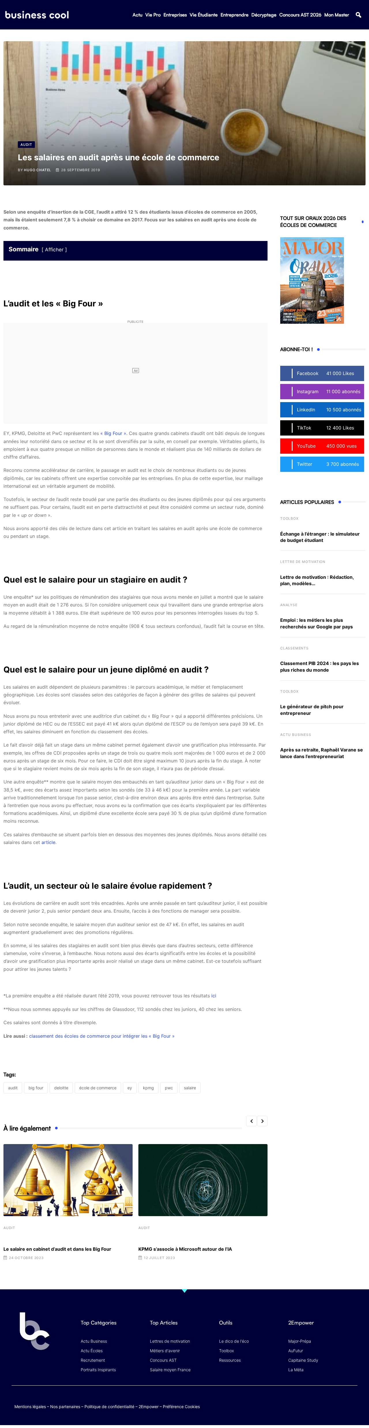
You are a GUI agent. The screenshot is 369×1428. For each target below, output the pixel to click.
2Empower (149, 1406)
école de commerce (97, 1087)
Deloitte (61, 1087)
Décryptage (263, 15)
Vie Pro (153, 15)
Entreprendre (234, 15)
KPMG (148, 1087)
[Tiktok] (340, 1401)
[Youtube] (329, 1401)
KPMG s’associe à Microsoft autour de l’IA (185, 1249)
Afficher (54, 250)
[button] (358, 15)
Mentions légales (30, 1406)
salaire (190, 1087)
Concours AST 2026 (300, 15)
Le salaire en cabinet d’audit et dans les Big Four (57, 1249)
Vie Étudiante (204, 15)
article (48, 842)
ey (129, 1087)
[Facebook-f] (318, 1401)
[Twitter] (307, 1401)
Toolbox (289, 518)
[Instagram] (352, 1401)
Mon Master (336, 15)
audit (13, 1087)
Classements (294, 648)
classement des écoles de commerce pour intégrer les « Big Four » (102, 1036)
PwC (169, 1087)
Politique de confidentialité (109, 1406)
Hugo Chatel (37, 170)
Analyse (289, 605)
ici (213, 996)
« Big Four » (113, 433)
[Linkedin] (352, 1405)
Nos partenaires (65, 1406)
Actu (137, 15)
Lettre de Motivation (302, 561)
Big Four (36, 1087)
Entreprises (175, 15)
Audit (9, 1228)
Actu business (295, 734)
